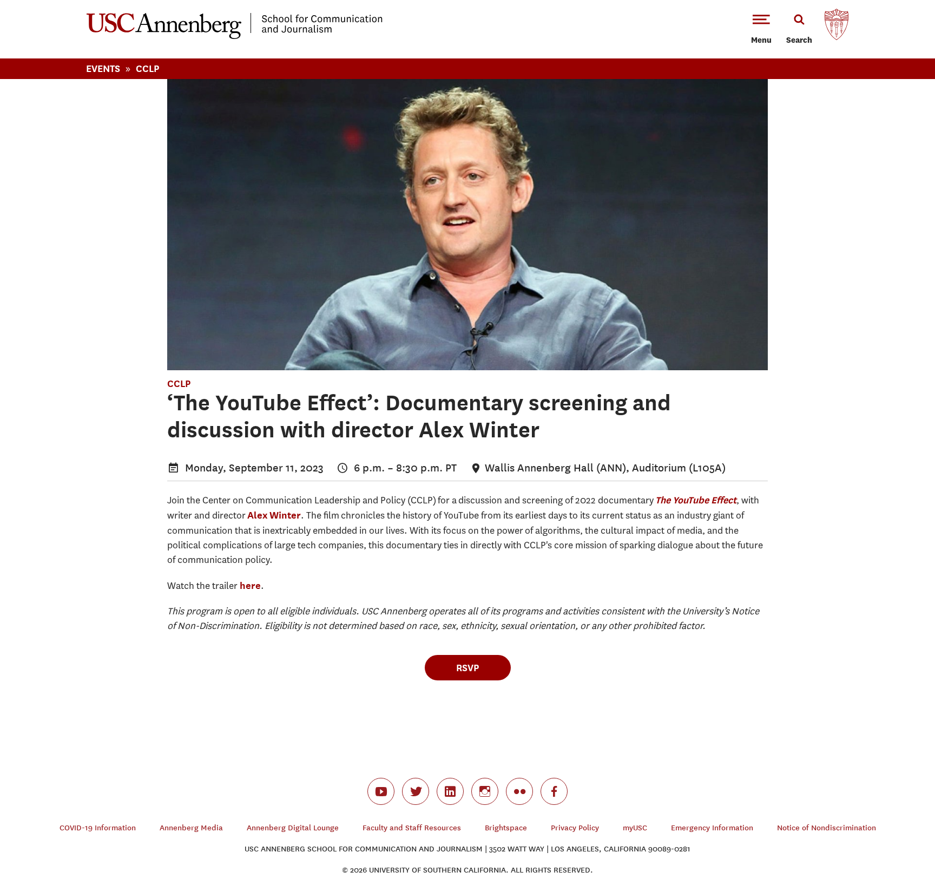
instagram (484, 791)
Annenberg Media (191, 827)
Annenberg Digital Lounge (293, 827)
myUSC (635, 827)
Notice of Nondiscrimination (826, 827)
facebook (554, 791)
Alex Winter (274, 515)
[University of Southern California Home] (836, 27)
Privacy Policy (575, 827)
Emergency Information (712, 827)
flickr (519, 791)
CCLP (178, 383)
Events (103, 68)
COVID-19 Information (98, 827)
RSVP (467, 667)
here (250, 585)
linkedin (450, 791)
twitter (415, 791)
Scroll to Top (888, 838)
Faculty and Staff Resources (412, 827)
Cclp (147, 68)
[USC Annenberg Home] (235, 36)
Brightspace (506, 827)
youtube (380, 791)
